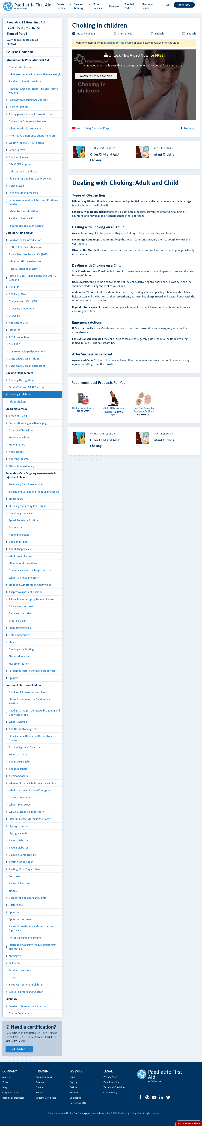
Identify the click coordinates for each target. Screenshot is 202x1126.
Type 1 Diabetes (18, 840)
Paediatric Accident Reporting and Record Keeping (33, 90)
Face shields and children (23, 192)
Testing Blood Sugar (21, 861)
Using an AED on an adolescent (27, 365)
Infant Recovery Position (23, 211)
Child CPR (14, 287)
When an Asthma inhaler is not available (32, 783)
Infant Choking (17, 401)
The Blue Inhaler (18, 768)
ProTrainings (80, 1113)
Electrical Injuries (19, 656)
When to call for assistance (25, 261)
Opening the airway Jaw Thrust (27, 506)
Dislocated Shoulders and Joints (27, 897)
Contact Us (75, 1098)
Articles (74, 1087)
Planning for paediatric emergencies (30, 178)
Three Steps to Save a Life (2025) (28, 254)
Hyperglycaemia (18, 826)
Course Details (61, 6)
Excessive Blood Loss (21, 430)
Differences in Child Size (23, 171)
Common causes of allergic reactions (31, 570)
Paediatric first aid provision (25, 81)
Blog (4, 1087)
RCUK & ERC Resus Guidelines (26, 247)
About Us (6, 1077)
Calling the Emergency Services (27, 121)
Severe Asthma (18, 754)
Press (5, 1082)
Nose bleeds (16, 451)
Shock (12, 642)
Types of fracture (19, 883)
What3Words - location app (25, 128)
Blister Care (16, 904)
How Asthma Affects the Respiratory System (30, 738)
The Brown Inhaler (20, 761)
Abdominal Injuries (20, 534)
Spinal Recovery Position (23, 520)
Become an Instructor (13, 1098)
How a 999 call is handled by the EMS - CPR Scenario (34, 277)
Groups (39, 1087)
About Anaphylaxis (20, 549)
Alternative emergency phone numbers (32, 135)
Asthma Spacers (18, 775)
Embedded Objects (20, 437)
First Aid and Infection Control (26, 225)
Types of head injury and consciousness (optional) (32, 928)
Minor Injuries (17, 444)
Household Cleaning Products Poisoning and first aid (32, 946)
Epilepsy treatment (20, 919)
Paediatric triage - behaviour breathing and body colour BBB (34, 712)
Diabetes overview (20, 797)
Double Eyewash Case (83, 408)
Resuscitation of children (23, 268)
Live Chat (188, 1123)
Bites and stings (18, 541)
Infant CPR (15, 330)
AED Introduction (19, 337)
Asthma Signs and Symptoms (25, 747)
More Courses (97, 6)
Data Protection (111, 1082)
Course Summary (19, 1013)
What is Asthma (18, 721)
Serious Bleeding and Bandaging (28, 423)
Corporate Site (10, 1092)
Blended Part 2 (129, 6)
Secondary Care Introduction (26, 484)
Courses (40, 1082)
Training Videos (44, 1077)
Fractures (14, 876)
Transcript (190, 128)
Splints (13, 890)
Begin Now (184, 5)
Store (39, 1092)
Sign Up (73, 1082)
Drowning (14, 315)
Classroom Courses (147, 6)
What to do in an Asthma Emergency (30, 790)
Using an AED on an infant (24, 358)
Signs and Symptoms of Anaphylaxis (30, 584)
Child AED (14, 344)
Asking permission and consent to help (31, 114)
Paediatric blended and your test (28, 1006)
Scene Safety (17, 149)
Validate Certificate (46, 1098)
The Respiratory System (23, 729)
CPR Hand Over (18, 294)
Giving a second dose (21, 606)
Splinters (14, 678)
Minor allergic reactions (23, 563)
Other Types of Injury (21, 466)
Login (72, 1077)
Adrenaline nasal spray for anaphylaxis (31, 599)
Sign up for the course (120, 42)
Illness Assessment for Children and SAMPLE (29, 701)
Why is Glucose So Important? (26, 811)
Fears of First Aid (18, 107)
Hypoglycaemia (18, 833)
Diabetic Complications (22, 854)
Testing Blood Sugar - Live (24, 869)
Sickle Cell (15, 963)
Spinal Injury (16, 498)
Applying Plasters (19, 458)
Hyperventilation (19, 663)
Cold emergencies (19, 635)
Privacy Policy (110, 1077)
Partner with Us (78, 1103)
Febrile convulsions (20, 970)
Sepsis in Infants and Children (26, 991)
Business (114, 6)
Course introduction (20, 67)
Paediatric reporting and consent (28, 99)
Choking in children (20, 394)
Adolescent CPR (18, 322)
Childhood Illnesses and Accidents (28, 692)
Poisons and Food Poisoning (25, 937)
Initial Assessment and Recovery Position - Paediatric (33, 202)
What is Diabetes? (19, 804)
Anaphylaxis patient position (25, 592)
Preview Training (78, 6)
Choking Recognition (21, 380)
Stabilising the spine (21, 513)
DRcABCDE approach (21, 164)
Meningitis (15, 955)
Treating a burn (18, 620)
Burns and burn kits (20, 613)
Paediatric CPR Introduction (25, 240)
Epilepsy (14, 912)
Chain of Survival (19, 157)
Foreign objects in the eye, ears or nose (32, 670)
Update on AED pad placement (27, 351)
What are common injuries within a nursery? (34, 74)
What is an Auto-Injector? (24, 577)
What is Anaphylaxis (20, 556)
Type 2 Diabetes (18, 847)
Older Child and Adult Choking (27, 387)
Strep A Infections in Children (26, 984)
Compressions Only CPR (23, 301)
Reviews (74, 1092)
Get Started (17, 1049)
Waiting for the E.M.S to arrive (27, 142)
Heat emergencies (20, 627)
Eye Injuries (15, 527)
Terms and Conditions (114, 1087)
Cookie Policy (110, 1092)
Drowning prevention (21, 308)
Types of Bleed (18, 415)
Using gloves (16, 185)
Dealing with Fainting (21, 649)
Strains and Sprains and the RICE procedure (34, 491)
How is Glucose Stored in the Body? (29, 818)
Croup (12, 977)
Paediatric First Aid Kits (22, 218)
